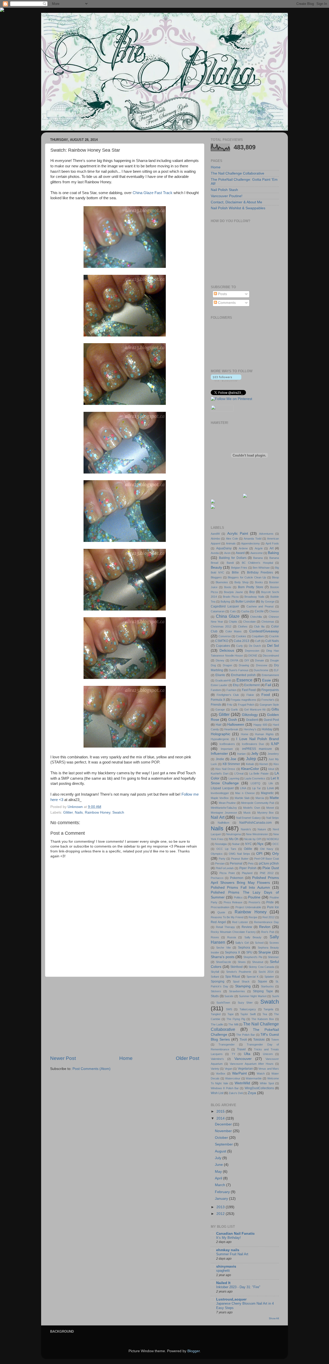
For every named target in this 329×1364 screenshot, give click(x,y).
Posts (222, 294)
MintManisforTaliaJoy (224, 807)
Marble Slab (242, 797)
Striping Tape (263, 991)
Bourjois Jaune (233, 592)
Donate (259, 660)
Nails (79, 812)
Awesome (256, 552)
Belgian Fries (239, 567)
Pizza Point (227, 873)
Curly (239, 645)
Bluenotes (222, 582)
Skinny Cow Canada (261, 966)
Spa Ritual (232, 976)
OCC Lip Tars (226, 848)
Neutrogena (233, 834)
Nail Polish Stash (224, 190)
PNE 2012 (266, 873)
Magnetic (267, 793)
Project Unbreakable (248, 907)
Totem (275, 1039)
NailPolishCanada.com (255, 822)
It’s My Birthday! (228, 1238)
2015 (221, 1111)
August (221, 1151)
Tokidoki (259, 1039)
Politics (238, 897)
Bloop (275, 577)
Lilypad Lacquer (222, 788)
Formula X (218, 700)
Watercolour (232, 1078)
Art (271, 548)
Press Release (233, 902)
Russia (231, 937)
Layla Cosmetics (254, 778)
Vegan (228, 1068)
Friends (216, 704)
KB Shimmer (231, 764)
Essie (266, 680)
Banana (258, 557)
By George (268, 601)
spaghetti (223, 1270)
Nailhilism (223, 822)
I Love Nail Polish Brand (257, 739)
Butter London (245, 601)
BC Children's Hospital (257, 562)
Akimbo (215, 538)
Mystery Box (265, 812)
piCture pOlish (269, 863)
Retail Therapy (225, 927)
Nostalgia (221, 843)
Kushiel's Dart (220, 773)
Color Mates (233, 631)
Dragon (227, 665)
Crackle (274, 636)
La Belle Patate (259, 773)
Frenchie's (268, 699)
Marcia (259, 797)
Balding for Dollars (232, 558)
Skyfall (215, 971)
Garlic (234, 709)
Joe (233, 759)
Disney (220, 660)
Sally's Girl (242, 942)
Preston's (254, 902)
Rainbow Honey (97, 812)
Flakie (250, 694)
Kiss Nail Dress (225, 768)
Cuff (257, 640)
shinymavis (226, 1266)
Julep (251, 758)
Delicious (227, 650)
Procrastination (220, 907)
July (218, 1158)
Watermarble (254, 1078)
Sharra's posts (222, 957)
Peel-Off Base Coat (266, 858)
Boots (227, 587)
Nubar (236, 843)
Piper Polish (248, 868)
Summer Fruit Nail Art (232, 1254)
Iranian (241, 753)
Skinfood (236, 967)
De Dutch (255, 645)
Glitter (68, 812)
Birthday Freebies (260, 572)
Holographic (220, 734)
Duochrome (261, 670)
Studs (215, 996)
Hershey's (250, 729)
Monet (270, 807)
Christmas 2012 (221, 626)
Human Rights (264, 734)
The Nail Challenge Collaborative (237, 173)
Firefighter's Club (228, 694)
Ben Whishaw (261, 567)
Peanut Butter (239, 858)
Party (222, 858)
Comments (226, 303)
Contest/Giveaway (264, 631)
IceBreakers (227, 743)
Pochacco (217, 877)
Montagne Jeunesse (224, 812)
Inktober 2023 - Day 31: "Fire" (238, 1287)
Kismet (263, 764)
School (259, 942)
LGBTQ (255, 783)
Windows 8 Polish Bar (225, 1088)
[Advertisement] (124, 1016)
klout (271, 768)
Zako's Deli (236, 1093)
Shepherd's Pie (252, 957)
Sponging (217, 981)
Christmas (267, 621)
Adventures (266, 533)
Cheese (274, 611)
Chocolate (249, 621)
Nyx (260, 844)
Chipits (233, 621)
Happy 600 (260, 724)
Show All (274, 1318)
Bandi (230, 562)
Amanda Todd (252, 538)
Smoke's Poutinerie (238, 971)
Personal (236, 863)
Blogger (193, 1351)
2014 (221, 1118)
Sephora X (232, 952)
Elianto (220, 675)
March (220, 1185)
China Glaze (228, 616)
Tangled (216, 1014)
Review (247, 927)
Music (247, 812)
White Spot (267, 1083)
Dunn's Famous (239, 670)
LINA (243, 788)
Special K (252, 976)
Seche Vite (223, 947)
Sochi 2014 (266, 971)
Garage (220, 709)
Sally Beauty (252, 937)
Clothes (243, 626)
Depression (252, 650)
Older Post (187, 1058)
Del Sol (273, 646)
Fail (268, 685)
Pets (251, 863)
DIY (246, 660)
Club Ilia (259, 626)
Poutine (254, 897)
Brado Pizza (231, 596)
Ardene (243, 548)
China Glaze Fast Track (152, 193)
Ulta (247, 1054)
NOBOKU (273, 839)
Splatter (269, 976)
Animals (231, 543)
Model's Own (251, 807)
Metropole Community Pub (257, 802)
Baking (273, 553)
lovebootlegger (220, 793)
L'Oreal (238, 773)
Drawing (244, 665)
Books (259, 582)
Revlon (264, 927)
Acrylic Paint (237, 533)
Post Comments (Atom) (91, 1069)
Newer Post (63, 1058)
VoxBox (220, 1073)
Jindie (220, 759)
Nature (262, 829)
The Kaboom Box (262, 1019)
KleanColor (250, 769)
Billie (235, 572)
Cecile (259, 611)
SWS (229, 1009)
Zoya (252, 1093)
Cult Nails (272, 641)
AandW (215, 533)
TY (233, 1054)
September (224, 1144)
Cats (233, 611)
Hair (219, 724)
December (224, 1124)
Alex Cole (232, 538)
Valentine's (217, 1058)
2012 (221, 1214)
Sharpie (264, 952)
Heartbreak (231, 729)
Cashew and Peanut (260, 606)
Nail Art (217, 817)
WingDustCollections (259, 1088)
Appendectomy (250, 543)
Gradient (252, 720)
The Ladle (217, 1024)
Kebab (250, 764)
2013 (221, 1207)
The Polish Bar (245, 1034)
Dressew (261, 665)
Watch (261, 1073)
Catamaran (218, 611)
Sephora (244, 947)
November (224, 1131)
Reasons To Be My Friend (227, 917)
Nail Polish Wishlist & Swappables (238, 208)
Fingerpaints (270, 690)
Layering (234, 778)
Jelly (254, 754)
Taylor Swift (247, 1014)
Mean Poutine (227, 802)
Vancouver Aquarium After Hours (251, 1063)
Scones (274, 942)
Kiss (276, 764)
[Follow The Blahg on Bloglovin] (226, 380)
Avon (227, 552)
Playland (247, 873)
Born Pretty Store (250, 587)
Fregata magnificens (243, 699)
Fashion (231, 690)
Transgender (226, 1044)
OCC (275, 843)
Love (270, 788)
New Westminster (257, 834)
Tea (264, 1014)
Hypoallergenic (220, 739)
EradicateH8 (223, 680)
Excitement (252, 685)
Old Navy (266, 848)
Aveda (215, 552)
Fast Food (249, 690)
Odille (248, 849)
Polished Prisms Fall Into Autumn (240, 887)
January (222, 1199)
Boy (252, 592)
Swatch (118, 812)
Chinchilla (256, 616)
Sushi (275, 996)
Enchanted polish (243, 675)
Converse (224, 636)
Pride (270, 902)
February (223, 1192)
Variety (215, 1068)
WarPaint (239, 1073)
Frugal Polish (246, 704)
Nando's (246, 829)
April (219, 1178)
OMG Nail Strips (239, 853)
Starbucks (267, 986)
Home (126, 1058)
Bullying (225, 601)
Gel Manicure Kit (255, 709)
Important (227, 748)
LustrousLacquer (231, 1299)
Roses (215, 937)
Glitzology (250, 715)
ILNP (275, 744)
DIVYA (234, 660)
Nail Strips (272, 817)
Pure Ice (273, 907)
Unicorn (268, 1054)
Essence (244, 680)
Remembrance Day (266, 922)
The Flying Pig (235, 1019)
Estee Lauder (219, 685)
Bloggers (216, 577)
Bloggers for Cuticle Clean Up (247, 577)
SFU (249, 952)
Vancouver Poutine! (226, 196)
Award (240, 553)
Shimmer (273, 957)
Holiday (267, 729)
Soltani (215, 976)
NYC (248, 844)
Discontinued (271, 655)
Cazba (245, 611)
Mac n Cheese (244, 793)
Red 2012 (268, 917)
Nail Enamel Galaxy (248, 817)
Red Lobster (240, 922)
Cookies (241, 636)
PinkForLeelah (225, 868)
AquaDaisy (224, 548)
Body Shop (241, 582)
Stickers (216, 991)
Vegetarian (245, 1068)
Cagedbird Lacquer (225, 606)
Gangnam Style (269, 704)
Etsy (236, 685)
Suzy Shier (245, 1002)
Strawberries (237, 991)
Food (265, 695)
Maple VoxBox (220, 797)
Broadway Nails (254, 596)
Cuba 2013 (241, 641)
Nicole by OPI (252, 839)
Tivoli (243, 1039)
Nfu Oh (234, 839)
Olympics (217, 853)
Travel (241, 1049)
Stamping (243, 986)
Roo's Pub (267, 931)
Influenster (219, 754)
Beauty (216, 567)
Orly (275, 854)
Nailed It (223, 1283)
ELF (276, 670)
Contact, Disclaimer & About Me (236, 202)
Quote (221, 912)
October (222, 1138)
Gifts (275, 709)
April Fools (272, 543)
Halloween (235, 724)
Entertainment (270, 675)
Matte (274, 798)
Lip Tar (256, 788)
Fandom (216, 690)
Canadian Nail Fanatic (235, 1233)
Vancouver (243, 1059)
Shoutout (257, 961)
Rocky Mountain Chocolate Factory (233, 931)
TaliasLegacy (248, 1009)
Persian (220, 863)
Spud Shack (241, 981)
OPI (259, 854)
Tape (230, 1014)
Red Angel (218, 922)
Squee (262, 981)
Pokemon (236, 878)
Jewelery (273, 753)
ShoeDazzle (223, 961)
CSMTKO (221, 641)
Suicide (228, 996)
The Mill (233, 1024)
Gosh (232, 720)
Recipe (253, 917)
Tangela (268, 1009)
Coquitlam (258, 636)
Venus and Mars (268, 1068)
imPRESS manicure (257, 749)
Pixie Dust (270, 868)
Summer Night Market (253, 996)
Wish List (217, 1093)
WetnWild (242, 1083)
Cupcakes (223, 646)
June (219, 1165)
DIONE (252, 655)
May (219, 1172)
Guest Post (271, 720)
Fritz (230, 704)
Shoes (242, 961)
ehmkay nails (227, 1250)
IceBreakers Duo (253, 743)
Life (271, 783)
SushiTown (223, 1002)
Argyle (259, 548)
